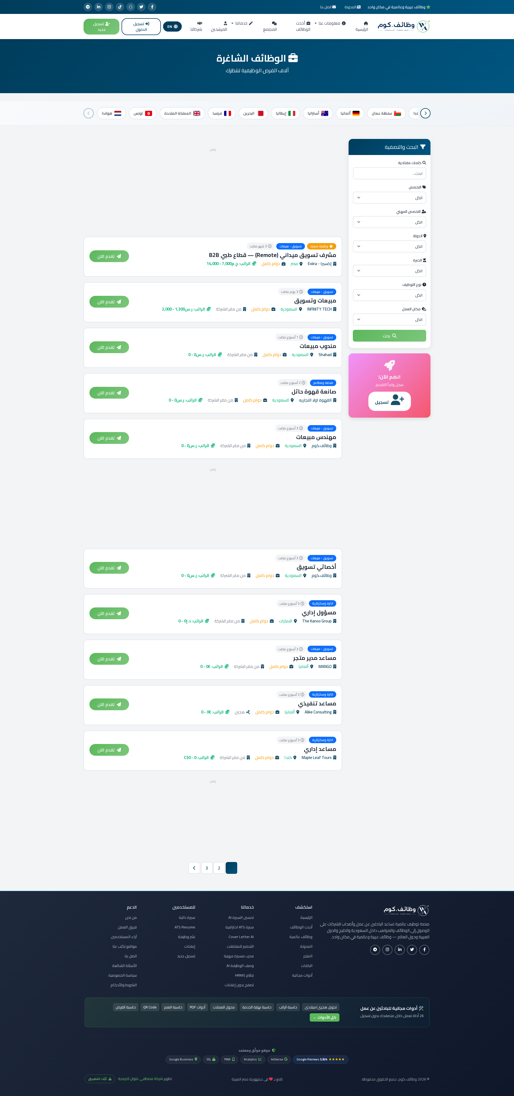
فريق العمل (127, 927)
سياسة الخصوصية (122, 975)
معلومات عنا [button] (329, 23)
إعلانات (189, 946)
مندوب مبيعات (318, 346)
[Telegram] (88, 7)
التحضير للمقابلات (240, 946)
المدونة (306, 946)
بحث (386, 336)
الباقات (306, 966)
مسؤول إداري (319, 612)
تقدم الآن (106, 256)
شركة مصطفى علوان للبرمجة (140, 1078)
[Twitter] (141, 7)
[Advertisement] (213, 190)
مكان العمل (411, 309)
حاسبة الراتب (288, 1007)
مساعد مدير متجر (314, 658)
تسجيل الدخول (140, 26)
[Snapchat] (130, 7)
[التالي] (89, 113)
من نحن (131, 917)
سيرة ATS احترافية (239, 927)
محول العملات (224, 1007)
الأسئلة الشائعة (124, 966)
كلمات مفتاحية (409, 162)
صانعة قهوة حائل (314, 391)
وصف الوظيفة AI (240, 966)
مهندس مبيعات (316, 437)
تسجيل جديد (99, 26)
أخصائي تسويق (316, 567)
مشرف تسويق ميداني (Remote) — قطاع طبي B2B (272, 255)
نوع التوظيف (411, 284)
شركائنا (196, 29)
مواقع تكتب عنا (124, 946)
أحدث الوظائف (303, 26)
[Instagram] (109, 7)
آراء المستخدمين (124, 937)
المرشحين (219, 29)
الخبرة (417, 260)
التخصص (415, 187)
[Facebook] (152, 7)
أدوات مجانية (302, 975)
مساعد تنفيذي (317, 703)
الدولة (417, 236)
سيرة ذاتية (187, 917)
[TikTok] (120, 7)
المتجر (307, 956)
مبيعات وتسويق (315, 300)
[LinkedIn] (98, 7)
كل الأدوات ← (324, 1017)
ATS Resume (185, 927)
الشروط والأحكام (124, 985)
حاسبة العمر (173, 1007)
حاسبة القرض (126, 1007)
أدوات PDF (197, 1007)
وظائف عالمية (300, 937)
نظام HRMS (244, 975)
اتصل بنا (130, 956)
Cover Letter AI (241, 937)
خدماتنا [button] (241, 23)
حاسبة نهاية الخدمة (256, 1007)
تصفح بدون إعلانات (239, 985)
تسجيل (382, 402)
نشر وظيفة (186, 937)
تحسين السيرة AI (241, 917)
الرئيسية (362, 29)
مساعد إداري (320, 749)
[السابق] (425, 113)
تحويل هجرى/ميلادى (321, 1007)
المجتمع (270, 29)
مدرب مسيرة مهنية (239, 956)
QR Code (150, 1007)
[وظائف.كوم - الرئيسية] (402, 26)
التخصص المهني (408, 211)
